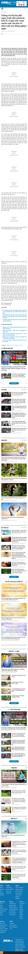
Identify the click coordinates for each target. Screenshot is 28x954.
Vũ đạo (1, 914)
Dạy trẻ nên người (12, 912)
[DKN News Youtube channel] (19, 5)
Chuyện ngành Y (3, 927)
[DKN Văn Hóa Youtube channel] (24, 5)
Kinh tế (13, 419)
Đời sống (3, 12)
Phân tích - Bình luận (10, 889)
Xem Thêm (14, 383)
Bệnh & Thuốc (2, 923)
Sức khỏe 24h (2, 932)
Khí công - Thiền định (4, 929)
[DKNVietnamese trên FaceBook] (18, 2)
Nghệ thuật (17, 898)
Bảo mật (17, 951)
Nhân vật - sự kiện (4, 672)
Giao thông (2, 895)
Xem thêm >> (24, 389)
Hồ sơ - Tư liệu (8, 891)
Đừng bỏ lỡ (14, 818)
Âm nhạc (1, 903)
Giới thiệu (17, 949)
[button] (26, 383)
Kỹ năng (21, 912)
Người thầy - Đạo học (13, 907)
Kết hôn (8, 345)
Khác (13, 804)
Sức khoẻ (21, 918)
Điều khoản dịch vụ (19, 950)
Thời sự (13, 403)
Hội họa (1, 905)
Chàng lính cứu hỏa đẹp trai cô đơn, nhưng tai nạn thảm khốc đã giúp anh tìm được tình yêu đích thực (15, 316)
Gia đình (21, 905)
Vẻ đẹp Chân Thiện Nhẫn (5, 461)
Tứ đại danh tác (18, 895)
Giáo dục (11, 901)
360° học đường (12, 914)
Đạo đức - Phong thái (15, 426)
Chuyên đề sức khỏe (3, 925)
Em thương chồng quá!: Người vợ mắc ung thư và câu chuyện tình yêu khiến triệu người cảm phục (15, 312)
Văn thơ (1, 912)
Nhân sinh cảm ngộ (18, 889)
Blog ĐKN (21, 914)
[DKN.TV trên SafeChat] (17, 2)
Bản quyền (22, 951)
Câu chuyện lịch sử (15, 566)
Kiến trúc (1, 907)
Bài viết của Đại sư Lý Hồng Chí (14, 582)
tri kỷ (21, 345)
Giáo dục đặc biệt (12, 905)
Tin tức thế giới (8, 887)
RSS (21, 949)
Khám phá (21, 911)
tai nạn (12, 345)
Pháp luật (1, 893)
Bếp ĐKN (21, 907)
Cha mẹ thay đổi (12, 911)
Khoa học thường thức (14, 927)
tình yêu (16, 345)
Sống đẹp (21, 909)
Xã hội (1, 891)
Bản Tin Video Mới (15, 709)
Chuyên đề (17, 896)
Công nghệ (12, 923)
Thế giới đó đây (8, 893)
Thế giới (13, 533)
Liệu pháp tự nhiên (3, 930)
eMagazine (14, 768)
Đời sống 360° (22, 903)
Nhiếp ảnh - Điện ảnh (3, 909)
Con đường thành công (13, 909)
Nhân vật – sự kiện (14, 651)
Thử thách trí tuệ (12, 903)
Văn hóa (13, 573)
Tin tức (11, 929)
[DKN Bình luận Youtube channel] (21, 5)
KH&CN (11, 921)
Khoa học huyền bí (13, 925)
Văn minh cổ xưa (3, 911)
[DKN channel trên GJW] (23, 2)
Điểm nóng (14, 395)
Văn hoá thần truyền (15, 543)
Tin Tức (2, 730)
